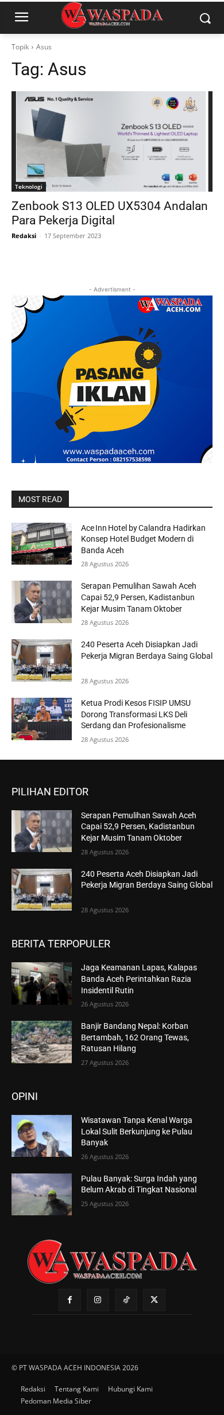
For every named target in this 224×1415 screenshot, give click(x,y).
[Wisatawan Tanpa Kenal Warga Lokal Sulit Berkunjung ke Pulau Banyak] (41, 1136)
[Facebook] (70, 1300)
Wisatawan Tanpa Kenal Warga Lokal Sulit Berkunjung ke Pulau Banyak (136, 1131)
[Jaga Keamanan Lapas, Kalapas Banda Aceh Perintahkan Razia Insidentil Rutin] (41, 983)
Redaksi (23, 235)
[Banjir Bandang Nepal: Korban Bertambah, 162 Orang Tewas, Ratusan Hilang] (41, 1042)
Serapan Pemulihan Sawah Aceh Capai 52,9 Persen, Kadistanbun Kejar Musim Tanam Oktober (138, 597)
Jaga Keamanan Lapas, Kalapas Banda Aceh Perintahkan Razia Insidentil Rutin (139, 978)
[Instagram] (98, 1300)
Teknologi (29, 186)
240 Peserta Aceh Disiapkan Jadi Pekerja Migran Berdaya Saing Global (147, 655)
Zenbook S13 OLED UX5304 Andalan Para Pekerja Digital (109, 213)
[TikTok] (126, 1300)
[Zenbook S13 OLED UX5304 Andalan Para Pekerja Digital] (112, 141)
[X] (154, 1300)
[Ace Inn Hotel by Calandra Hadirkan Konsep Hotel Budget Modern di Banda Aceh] (41, 544)
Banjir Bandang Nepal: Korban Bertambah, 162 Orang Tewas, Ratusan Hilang (135, 1037)
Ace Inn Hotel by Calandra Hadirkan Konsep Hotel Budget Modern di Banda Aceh (143, 539)
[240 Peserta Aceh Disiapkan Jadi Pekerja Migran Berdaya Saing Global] (41, 660)
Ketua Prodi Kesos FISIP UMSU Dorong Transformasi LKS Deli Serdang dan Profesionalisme (136, 714)
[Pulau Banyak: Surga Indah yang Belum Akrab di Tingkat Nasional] (41, 1194)
